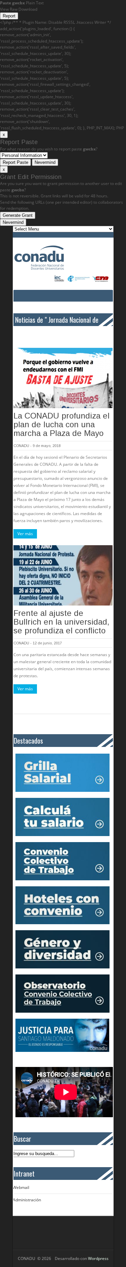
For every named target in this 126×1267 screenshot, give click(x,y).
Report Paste (15, 162)
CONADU (21, 446)
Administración (27, 1200)
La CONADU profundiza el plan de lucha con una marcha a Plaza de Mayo (61, 424)
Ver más (25, 533)
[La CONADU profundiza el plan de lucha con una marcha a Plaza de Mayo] (63, 378)
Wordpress (98, 1258)
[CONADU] (53, 257)
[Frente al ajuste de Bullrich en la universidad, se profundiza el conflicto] (63, 575)
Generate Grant (18, 215)
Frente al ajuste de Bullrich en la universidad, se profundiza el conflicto (61, 622)
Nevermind (45, 162)
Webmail (21, 1187)
